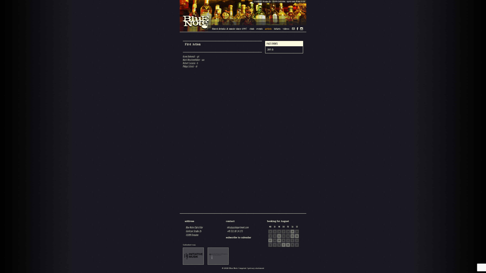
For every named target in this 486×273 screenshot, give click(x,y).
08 (275, 241)
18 (288, 245)
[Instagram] (301, 28)
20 (297, 245)
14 (270, 245)
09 (279, 241)
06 (297, 236)
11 (288, 241)
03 (284, 236)
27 (284, 232)
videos (286, 28)
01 (275, 236)
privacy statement (256, 268)
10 (283, 241)
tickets (277, 28)
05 (292, 236)
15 (275, 245)
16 (279, 245)
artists (268, 28)
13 (297, 241)
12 (292, 241)
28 (288, 232)
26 (279, 232)
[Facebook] (297, 28)
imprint (242, 268)
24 (270, 232)
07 (270, 241)
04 (288, 236)
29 (292, 232)
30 (297, 232)
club (252, 28)
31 (270, 236)
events (259, 28)
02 (279, 236)
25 (275, 232)
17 (283, 245)
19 (292, 245)
